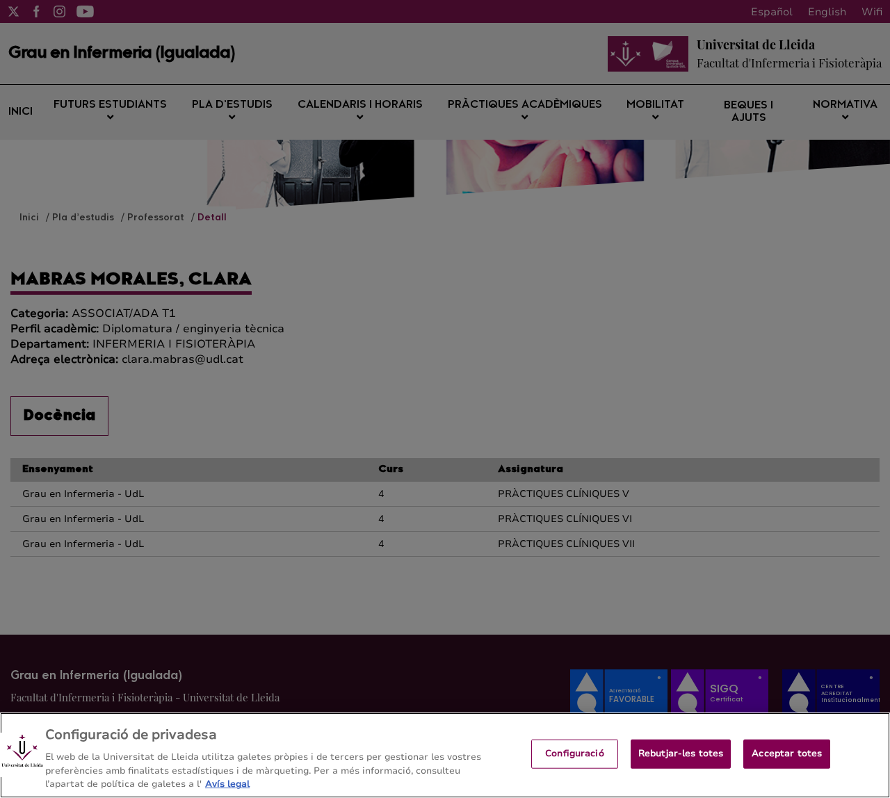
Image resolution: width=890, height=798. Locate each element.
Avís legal (227, 783)
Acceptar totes (787, 753)
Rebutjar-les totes (680, 753)
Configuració (574, 753)
